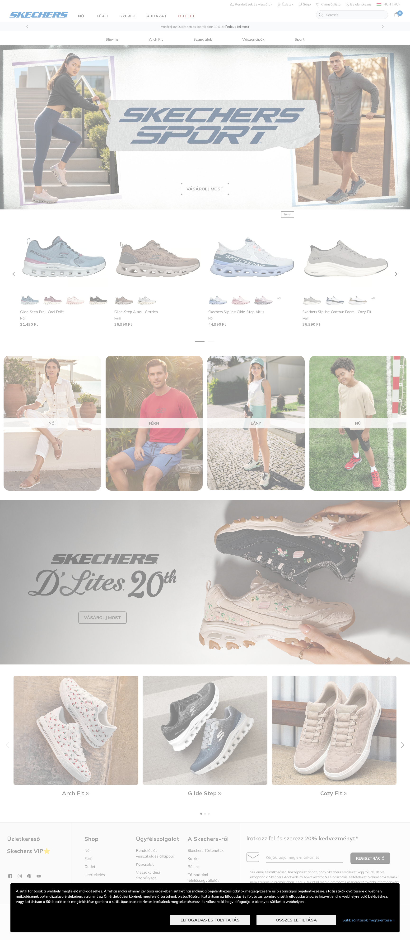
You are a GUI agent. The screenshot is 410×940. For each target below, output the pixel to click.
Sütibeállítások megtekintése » (368, 920)
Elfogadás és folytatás (210, 920)
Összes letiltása (296, 920)
